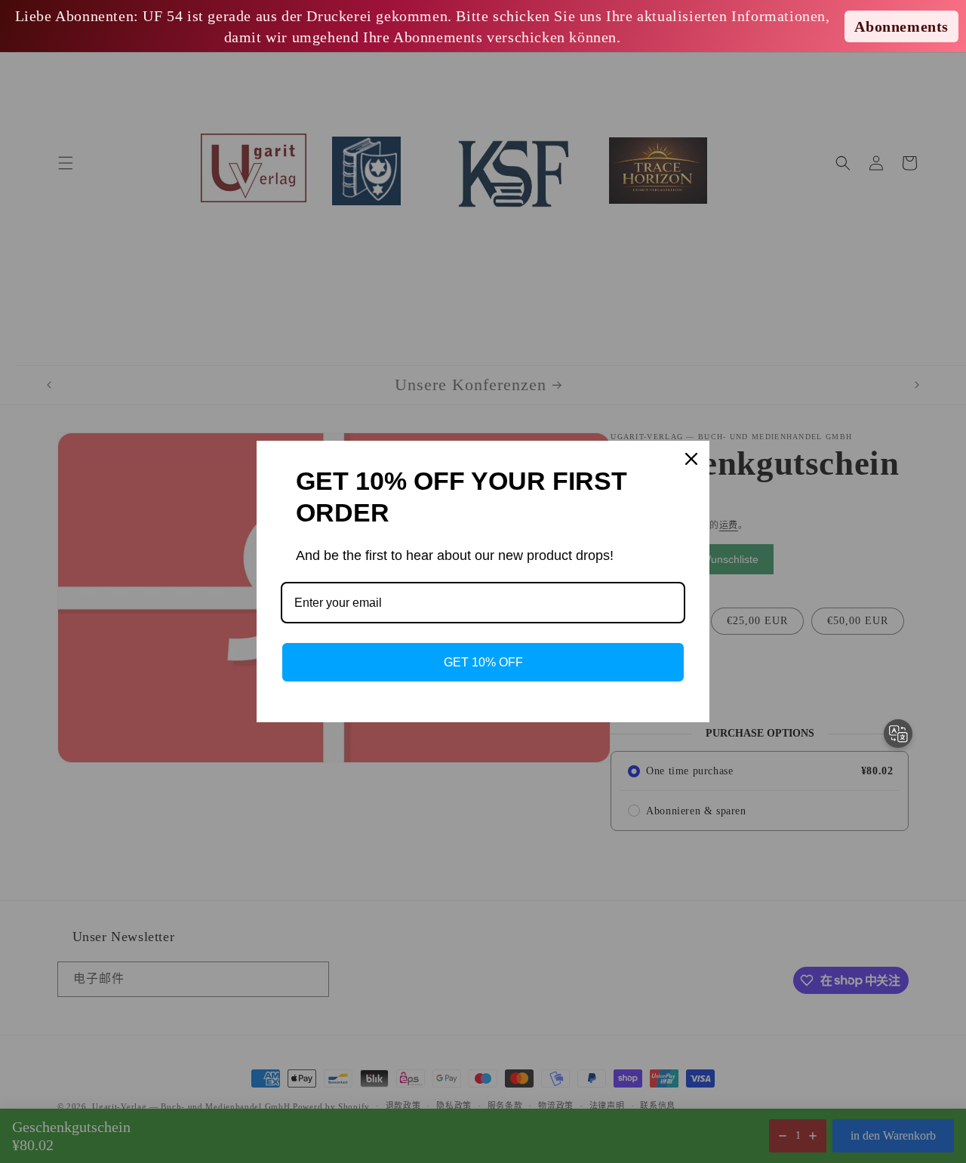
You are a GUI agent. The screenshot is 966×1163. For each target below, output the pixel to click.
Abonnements (901, 26)
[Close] (691, 459)
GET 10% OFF (483, 662)
